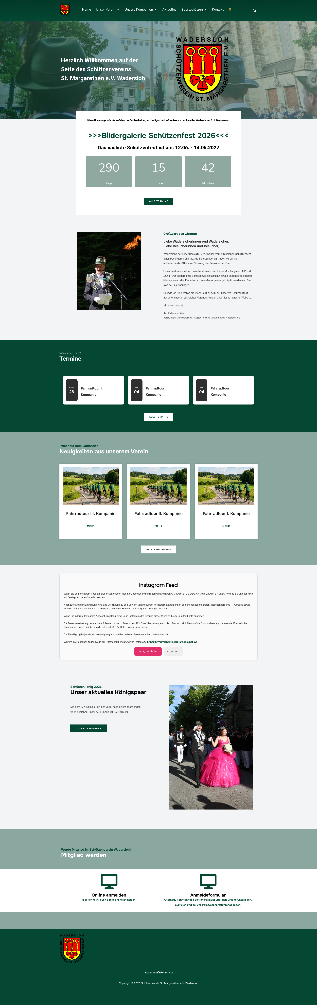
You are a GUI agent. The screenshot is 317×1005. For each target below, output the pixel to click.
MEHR (91, 526)
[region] (158, 69)
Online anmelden (109, 895)
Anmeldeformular (208, 895)
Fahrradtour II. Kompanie (159, 513)
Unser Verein (105, 9)
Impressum (151, 972)
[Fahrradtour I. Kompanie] (226, 486)
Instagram (231, 9)
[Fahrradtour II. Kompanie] (158, 486)
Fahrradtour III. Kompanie (90, 513)
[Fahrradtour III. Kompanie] (91, 486)
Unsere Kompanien (138, 9)
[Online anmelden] (109, 881)
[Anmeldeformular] (208, 881)
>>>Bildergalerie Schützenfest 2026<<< (158, 135)
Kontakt (218, 9)
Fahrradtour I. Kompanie (226, 513)
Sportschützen (192, 9)
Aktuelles (169, 9)
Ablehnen (173, 651)
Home (86, 9)
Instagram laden (148, 651)
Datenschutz (165, 972)
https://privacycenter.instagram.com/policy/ (172, 641)
